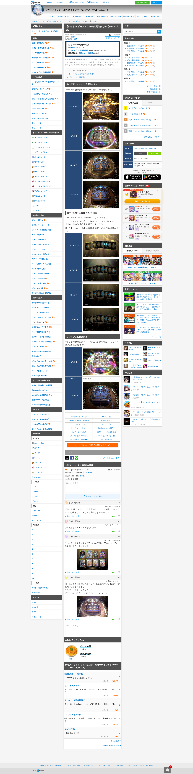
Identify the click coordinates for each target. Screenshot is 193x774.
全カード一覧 (155, 16)
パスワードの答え (38, 346)
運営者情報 (149, 765)
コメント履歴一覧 (154, 86)
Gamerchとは (59, 765)
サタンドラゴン (39, 172)
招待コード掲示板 (102, 16)
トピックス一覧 (155, 337)
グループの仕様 (37, 288)
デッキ (34, 602)
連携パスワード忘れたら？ (41, 400)
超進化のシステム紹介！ (106, 428)
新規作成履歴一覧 (154, 92)
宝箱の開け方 (36, 356)
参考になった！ (112, 38)
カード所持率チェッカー (40, 371)
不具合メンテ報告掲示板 (40, 48)
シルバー (35, 496)
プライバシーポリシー (134, 765)
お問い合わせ (88, 765)
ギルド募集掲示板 (38, 62)
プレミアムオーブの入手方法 (42, 429)
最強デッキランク (63, 16)
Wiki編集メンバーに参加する (98, 2)
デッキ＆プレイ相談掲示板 (78, 50)
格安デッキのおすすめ (40, 118)
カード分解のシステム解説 (41, 264)
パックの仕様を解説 (39, 269)
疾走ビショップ (39, 201)
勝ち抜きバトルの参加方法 (41, 293)
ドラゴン (37, 462)
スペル (34, 515)
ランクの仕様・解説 (39, 283)
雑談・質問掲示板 (115, 16)
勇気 (75, 39)
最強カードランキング (40, 113)
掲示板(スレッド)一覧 (111, 745)
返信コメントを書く (74, 516)
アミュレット (36, 520)
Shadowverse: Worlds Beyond (145, 148)
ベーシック (36, 593)
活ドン (73, 37)
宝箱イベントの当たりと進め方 (43, 99)
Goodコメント (152, 103)
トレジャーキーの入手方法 (41, 351)
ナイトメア (38, 467)
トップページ (50, 16)
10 (33, 578)
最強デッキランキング (77, 47)
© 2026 (33, 771)
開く (118, 502)
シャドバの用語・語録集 (40, 274)
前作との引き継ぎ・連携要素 (79, 420)
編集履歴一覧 (155, 89)
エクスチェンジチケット (40, 414)
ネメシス (37, 477)
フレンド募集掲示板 (39, 67)
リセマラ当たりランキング (41, 104)
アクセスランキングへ (152, 137)
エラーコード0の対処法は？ (42, 405)
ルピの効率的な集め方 (40, 424)
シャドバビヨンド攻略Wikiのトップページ (92, 445)
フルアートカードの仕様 (40, 312)
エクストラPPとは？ (79, 432)
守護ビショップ (39, 196)
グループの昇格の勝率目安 (41, 366)
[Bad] (118, 516)
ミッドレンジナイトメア (43, 186)
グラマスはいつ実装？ (40, 376)
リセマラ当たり (77, 16)
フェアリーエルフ (40, 142)
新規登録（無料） (142, 2)
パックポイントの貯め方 (40, 308)
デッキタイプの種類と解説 (41, 230)
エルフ (36, 448)
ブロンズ (35, 501)
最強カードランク (129, 16)
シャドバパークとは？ (79, 428)
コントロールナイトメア (43, 181)
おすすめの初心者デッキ (40, 303)
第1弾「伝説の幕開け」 (40, 588)
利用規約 (119, 765)
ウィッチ (37, 458)
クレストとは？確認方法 (79, 436)
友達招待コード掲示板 (40, 58)
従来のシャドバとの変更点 (106, 432)
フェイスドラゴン (40, 176)
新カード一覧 (106, 417)
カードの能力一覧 (79, 424)
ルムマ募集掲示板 (38, 53)
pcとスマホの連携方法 (40, 395)
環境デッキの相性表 (41, 94)
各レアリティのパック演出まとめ (82, 74)
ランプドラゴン (39, 167)
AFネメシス (38, 206)
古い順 (82, 476)
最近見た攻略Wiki (152, 251)
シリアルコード (142, 16)
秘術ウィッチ (39, 162)
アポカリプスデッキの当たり (42, 342)
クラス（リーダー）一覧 (106, 436)
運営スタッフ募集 (74, 765)
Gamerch (35, 2)
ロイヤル (37, 453)
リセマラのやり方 (38, 108)
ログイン (156, 2)
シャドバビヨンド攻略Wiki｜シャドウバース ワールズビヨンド (77, 10)
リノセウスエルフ (40, 138)
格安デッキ (89, 16)
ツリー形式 (88, 472)
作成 (61, 3)
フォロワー (36, 510)
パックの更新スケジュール (78, 439)
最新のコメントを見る (94, 496)
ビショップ (38, 472)
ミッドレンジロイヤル (42, 147)
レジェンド (36, 487)
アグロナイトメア (40, 191)
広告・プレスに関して (105, 765)
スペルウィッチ (39, 157)
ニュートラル (39, 443)
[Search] (159, 32)
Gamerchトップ (45, 765)
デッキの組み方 (106, 420)
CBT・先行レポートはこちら (141, 283)
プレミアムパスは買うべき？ (42, 361)
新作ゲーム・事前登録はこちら (141, 267)
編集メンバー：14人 (77, 2)
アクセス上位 (132, 103)
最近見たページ (133, 251)
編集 (50, 3)
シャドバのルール (38, 278)
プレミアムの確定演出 (77, 77)
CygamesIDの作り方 (39, 390)
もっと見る (115, 741)
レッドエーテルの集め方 (40, 419)
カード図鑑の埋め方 (39, 332)
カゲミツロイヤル (40, 152)
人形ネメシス (39, 210)
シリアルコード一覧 (39, 327)
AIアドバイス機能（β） (40, 259)
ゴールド (35, 491)
